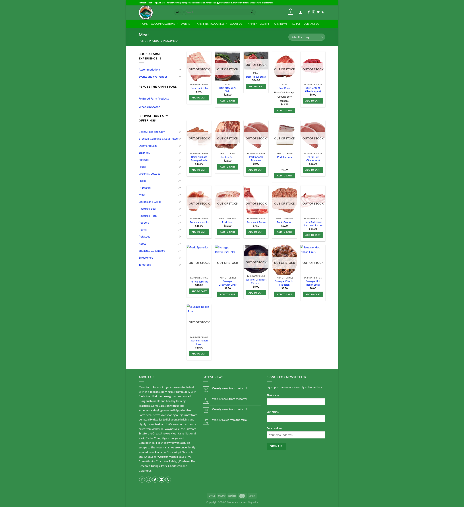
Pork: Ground (284, 222)
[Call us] (323, 12)
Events (185, 23)
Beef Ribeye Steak (256, 76)
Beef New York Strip (227, 89)
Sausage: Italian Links (199, 342)
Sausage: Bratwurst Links (228, 283)
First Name (273, 395)
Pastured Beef (147, 208)
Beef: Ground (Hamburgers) (313, 89)
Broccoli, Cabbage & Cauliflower (159, 138)
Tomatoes (145, 264)
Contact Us (311, 23)
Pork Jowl (227, 222)
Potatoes (144, 236)
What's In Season (149, 106)
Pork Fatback (284, 156)
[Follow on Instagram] (313, 12)
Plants (143, 229)
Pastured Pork (148, 215)
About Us (236, 23)
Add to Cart (199, 97)
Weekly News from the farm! (230, 419)
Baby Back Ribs (199, 88)
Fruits (142, 166)
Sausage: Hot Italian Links (313, 283)
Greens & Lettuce (149, 173)
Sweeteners (146, 257)
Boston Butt (227, 156)
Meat (142, 194)
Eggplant (144, 152)
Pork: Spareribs (199, 281)
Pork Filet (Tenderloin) (313, 158)
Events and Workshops (153, 76)
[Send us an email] (162, 480)
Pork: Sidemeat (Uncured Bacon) (313, 223)
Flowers (144, 159)
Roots (142, 243)
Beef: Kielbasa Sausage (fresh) (199, 158)
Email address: (275, 428)
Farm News (280, 23)
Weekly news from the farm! (229, 388)
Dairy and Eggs (148, 145)
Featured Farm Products (154, 98)
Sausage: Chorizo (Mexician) (284, 283)
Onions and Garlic (150, 201)
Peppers (144, 222)
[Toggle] (179, 69)
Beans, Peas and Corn (152, 131)
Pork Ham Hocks (199, 222)
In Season (145, 187)
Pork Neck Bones (256, 222)
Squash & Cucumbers (152, 250)
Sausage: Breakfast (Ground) (256, 281)
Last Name (273, 411)
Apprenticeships (258, 23)
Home (144, 23)
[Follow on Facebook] (308, 12)
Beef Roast (285, 88)
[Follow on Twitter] (318, 12)
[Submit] (252, 12)
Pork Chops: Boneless (256, 158)
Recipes (295, 23)
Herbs (142, 180)
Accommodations (163, 23)
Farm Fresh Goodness (210, 23)
